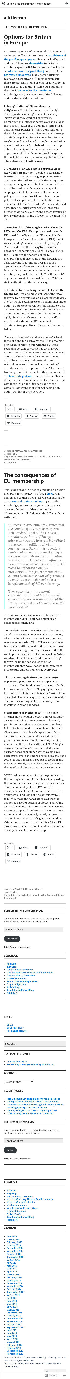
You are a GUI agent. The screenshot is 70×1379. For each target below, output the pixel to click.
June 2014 (12, 1301)
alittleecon (15, 17)
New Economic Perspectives (22, 981)
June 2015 (12, 1265)
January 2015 (14, 1280)
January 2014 (14, 1315)
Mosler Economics (17, 978)
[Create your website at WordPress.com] (35, 3)
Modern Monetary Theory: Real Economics (30, 972)
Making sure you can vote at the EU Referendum (32, 1101)
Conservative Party (22, 456)
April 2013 (12, 1339)
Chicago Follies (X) (17, 1061)
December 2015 (15, 1248)
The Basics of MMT (17, 1030)
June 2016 (12, 1236)
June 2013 (12, 1333)
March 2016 (13, 1239)
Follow (10, 1150)
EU (15, 453)
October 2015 (14, 1254)
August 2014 (13, 1295)
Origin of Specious (16, 984)
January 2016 (14, 1245)
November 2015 (15, 1251)
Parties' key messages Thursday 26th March (30, 1064)
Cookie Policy (11, 1366)
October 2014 (14, 1289)
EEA (36, 456)
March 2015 (13, 1274)
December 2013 (15, 1318)
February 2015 (14, 1277)
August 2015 (13, 1260)
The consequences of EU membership (30, 477)
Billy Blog (11, 966)
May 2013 (12, 1336)
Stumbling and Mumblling (20, 990)
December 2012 (15, 1351)
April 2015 (12, 1271)
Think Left (12, 993)
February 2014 (14, 1312)
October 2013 (14, 1324)
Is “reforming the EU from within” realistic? (30, 1113)
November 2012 (15, 1353)
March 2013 (13, 1342)
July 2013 (11, 1330)
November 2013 (15, 1321)
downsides (36, 63)
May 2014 (12, 1304)
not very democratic (17, 74)
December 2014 (15, 1283)
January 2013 (14, 1348)
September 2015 (15, 1257)
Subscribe (12, 938)
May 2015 (12, 1268)
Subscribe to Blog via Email (23, 910)
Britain (16, 895)
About (10, 1025)
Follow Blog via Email (20, 1122)
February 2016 (14, 1242)
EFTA (43, 456)
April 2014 (12, 1307)
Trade (61, 895)
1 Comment (10, 462)
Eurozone (56, 456)
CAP (23, 895)
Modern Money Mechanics (21, 975)
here (50, 493)
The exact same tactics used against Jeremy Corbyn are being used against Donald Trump (35, 1106)
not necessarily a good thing (25, 71)
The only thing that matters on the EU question (32, 1110)
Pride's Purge (14, 987)
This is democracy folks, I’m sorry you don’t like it (33, 1098)
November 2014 (15, 1286)
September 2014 (15, 1292)
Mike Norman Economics (20, 969)
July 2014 (11, 1298)
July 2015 (11, 1263)
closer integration (19, 376)
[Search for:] (35, 1043)
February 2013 (14, 1345)
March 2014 (13, 1309)
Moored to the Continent (34, 90)
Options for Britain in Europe (27, 39)
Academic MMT (15, 1028)
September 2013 (15, 1327)
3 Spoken (11, 963)
